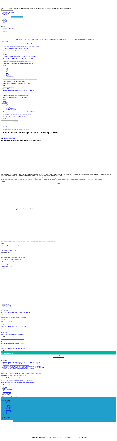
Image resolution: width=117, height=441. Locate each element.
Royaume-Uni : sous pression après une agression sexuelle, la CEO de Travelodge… (21, 111)
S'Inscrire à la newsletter (6, 17)
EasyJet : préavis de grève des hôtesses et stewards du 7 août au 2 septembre (17, 380)
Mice (7, 412)
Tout (7, 68)
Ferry (7, 71)
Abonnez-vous (6, 417)
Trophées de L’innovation (8, 416)
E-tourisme (5, 102)
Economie (8, 401)
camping (8, 107)
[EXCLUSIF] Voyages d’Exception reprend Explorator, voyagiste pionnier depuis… (21, 46)
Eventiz (4, 390)
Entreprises (8, 407)
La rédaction (6, 13)
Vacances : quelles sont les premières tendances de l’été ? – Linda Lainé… (19, 90)
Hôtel (7, 105)
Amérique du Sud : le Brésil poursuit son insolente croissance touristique (18, 92)
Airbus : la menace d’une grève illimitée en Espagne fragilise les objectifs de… (20, 79)
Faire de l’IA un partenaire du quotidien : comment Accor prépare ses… (16, 312)
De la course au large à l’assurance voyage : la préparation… (13, 317)
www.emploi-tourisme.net (7, 353)
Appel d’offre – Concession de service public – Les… (12, 339)
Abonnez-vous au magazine (17, 17)
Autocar (7, 75)
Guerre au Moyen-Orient (8, 87)
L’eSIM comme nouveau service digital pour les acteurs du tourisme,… (16, 326)
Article (2, 135)
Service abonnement (7, 389)
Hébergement (6, 103)
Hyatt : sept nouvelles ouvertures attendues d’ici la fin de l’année (17, 114)
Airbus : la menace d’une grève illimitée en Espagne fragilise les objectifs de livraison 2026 (22, 366)
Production (5, 41)
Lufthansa (3, 181)
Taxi (7, 70)
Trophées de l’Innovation (8, 12)
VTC (7, 69)
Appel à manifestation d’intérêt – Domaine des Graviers (12, 343)
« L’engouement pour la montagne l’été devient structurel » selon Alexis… (19, 43)
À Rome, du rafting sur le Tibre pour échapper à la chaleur (15, 95)
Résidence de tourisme (11, 109)
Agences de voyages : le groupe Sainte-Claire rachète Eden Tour (17, 61)
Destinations (6, 88)
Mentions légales (6, 384)
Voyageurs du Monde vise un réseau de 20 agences (11, 245)
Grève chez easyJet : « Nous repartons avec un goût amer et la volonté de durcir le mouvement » (21, 373)
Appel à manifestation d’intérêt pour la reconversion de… (13, 334)
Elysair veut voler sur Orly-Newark (8, 250)
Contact (5, 418)
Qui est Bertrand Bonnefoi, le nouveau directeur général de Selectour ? (18, 63)
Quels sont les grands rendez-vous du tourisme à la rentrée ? (16, 365)
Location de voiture (10, 76)
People (7, 413)
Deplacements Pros (7, 392)
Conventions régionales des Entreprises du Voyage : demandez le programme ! (20, 56)
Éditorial (8, 408)
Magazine (5, 414)
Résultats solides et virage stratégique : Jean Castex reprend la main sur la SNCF (18, 382)
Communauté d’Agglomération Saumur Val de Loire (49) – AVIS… (15, 348)
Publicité (5, 14)
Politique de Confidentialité (9, 386)
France (4, 101)
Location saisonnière (10, 108)
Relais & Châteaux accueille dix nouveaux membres (14, 116)
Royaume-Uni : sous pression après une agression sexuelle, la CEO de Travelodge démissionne (23, 367)
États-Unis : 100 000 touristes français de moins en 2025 (15, 97)
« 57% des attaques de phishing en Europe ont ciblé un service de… (15, 321)
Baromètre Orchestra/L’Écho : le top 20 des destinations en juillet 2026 (18, 58)
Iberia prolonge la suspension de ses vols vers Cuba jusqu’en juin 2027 (18, 83)
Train (7, 73)
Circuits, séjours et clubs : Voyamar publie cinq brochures (15, 48)
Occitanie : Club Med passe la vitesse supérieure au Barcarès (16, 50)
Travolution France (7, 393)
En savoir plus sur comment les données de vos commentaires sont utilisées (39, 241)
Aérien (7, 74)
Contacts (5, 387)
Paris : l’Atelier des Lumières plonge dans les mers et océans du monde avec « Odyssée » (22, 363)
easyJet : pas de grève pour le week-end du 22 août (14, 81)
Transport (5, 67)
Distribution (5, 54)
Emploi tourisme (6, 394)
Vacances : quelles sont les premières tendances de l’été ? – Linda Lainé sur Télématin (21, 362)
